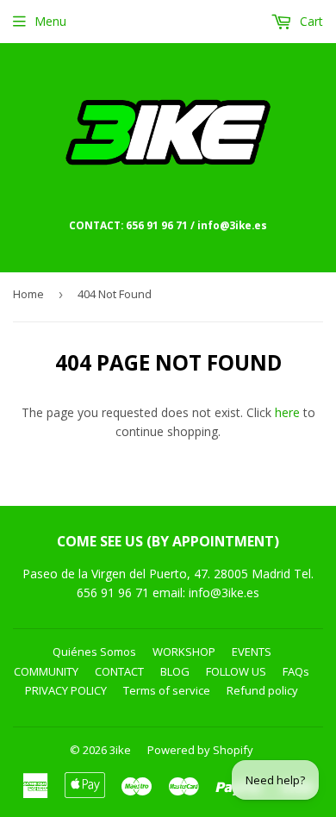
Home (28, 294)
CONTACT (119, 671)
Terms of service (166, 690)
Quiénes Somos (94, 651)
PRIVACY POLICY (66, 690)
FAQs (296, 671)
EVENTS (251, 651)
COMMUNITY (46, 671)
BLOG (175, 671)
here (287, 412)
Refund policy (262, 690)
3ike (120, 750)
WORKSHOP (183, 651)
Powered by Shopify (200, 750)
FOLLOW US (236, 671)
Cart (309, 21)
